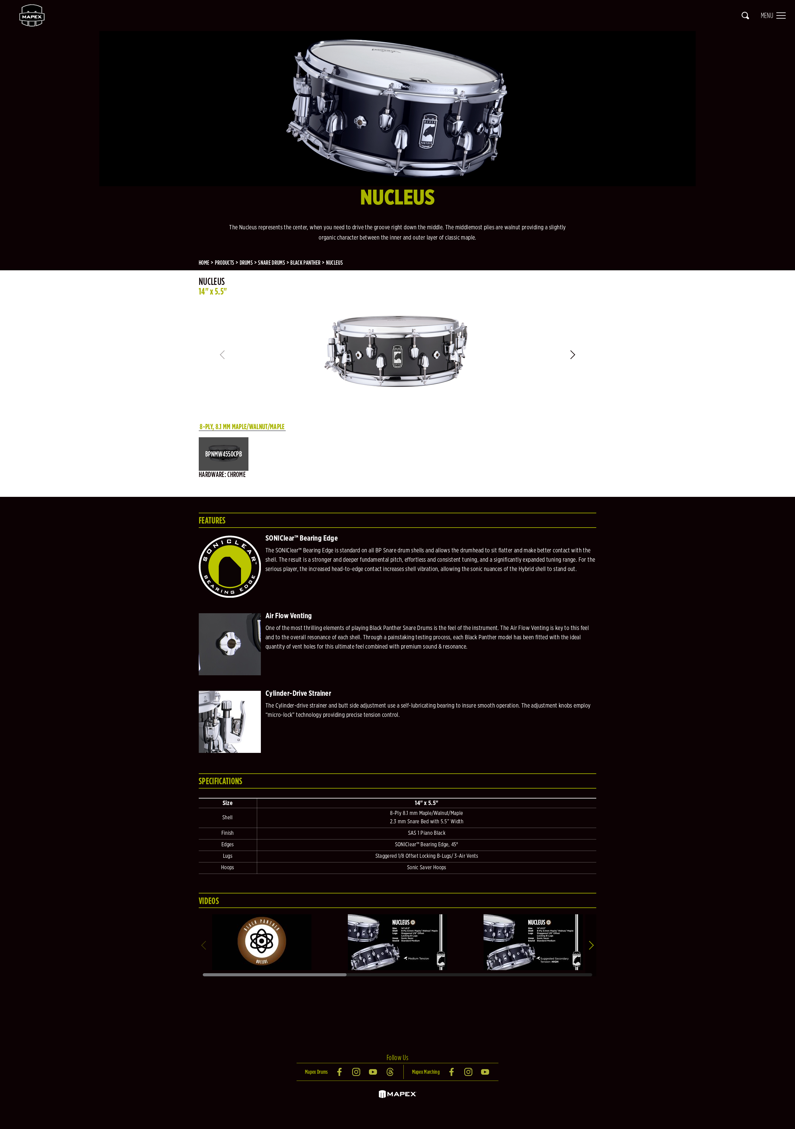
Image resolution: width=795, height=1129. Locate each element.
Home (204, 262)
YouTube (373, 1072)
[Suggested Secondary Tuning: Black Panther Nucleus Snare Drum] (533, 917)
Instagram (356, 1072)
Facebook (340, 1072)
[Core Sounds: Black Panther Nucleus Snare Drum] (397, 917)
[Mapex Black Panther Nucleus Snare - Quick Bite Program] (261, 917)
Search (745, 15)
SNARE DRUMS (271, 262)
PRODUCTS (224, 262)
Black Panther (305, 262)
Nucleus (334, 262)
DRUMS (246, 262)
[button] (573, 355)
